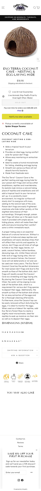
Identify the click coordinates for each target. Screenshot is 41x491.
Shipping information (21, 350)
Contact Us (20, 439)
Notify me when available (20, 116)
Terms (20, 446)
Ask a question (20, 355)
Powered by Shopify (20, 489)
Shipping (11, 83)
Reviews (20, 442)
